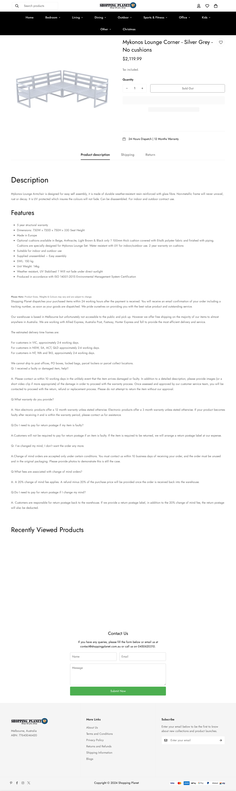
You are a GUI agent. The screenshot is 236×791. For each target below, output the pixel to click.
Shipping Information (99, 752)
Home (30, 17)
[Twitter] (28, 782)
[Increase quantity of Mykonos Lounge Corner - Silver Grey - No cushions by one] (142, 88)
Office (183, 17)
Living (76, 17)
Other (104, 29)
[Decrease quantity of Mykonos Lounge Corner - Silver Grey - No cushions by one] (127, 88)
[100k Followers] (22, 782)
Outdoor (123, 17)
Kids (204, 17)
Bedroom (51, 17)
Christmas (129, 29)
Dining (99, 17)
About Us (92, 727)
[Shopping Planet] (118, 6)
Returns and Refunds (98, 746)
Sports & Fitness (153, 17)
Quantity (128, 79)
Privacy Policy (95, 740)
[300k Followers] (16, 782)
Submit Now (118, 691)
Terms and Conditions (99, 734)
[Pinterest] (11, 782)
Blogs (89, 759)
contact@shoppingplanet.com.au (100, 646)
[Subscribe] (221, 740)
